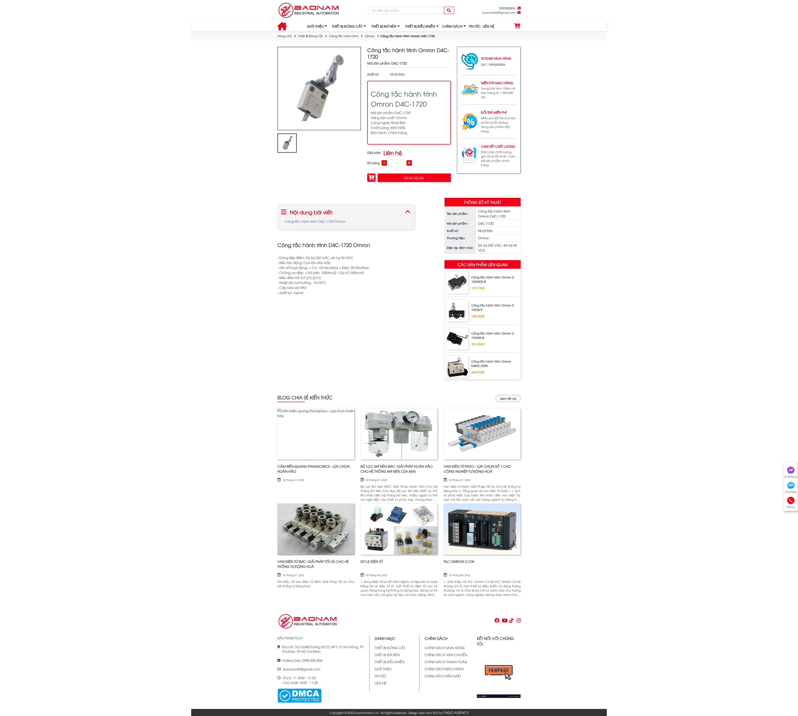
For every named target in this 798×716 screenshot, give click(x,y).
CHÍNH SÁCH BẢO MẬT (443, 676)
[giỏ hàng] (517, 26)
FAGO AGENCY (456, 712)
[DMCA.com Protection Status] (299, 695)
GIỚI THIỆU (315, 26)
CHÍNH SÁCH (452, 26)
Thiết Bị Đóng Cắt (310, 36)
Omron (370, 36)
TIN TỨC (475, 26)
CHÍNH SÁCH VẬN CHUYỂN (446, 654)
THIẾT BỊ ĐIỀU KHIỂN (389, 661)
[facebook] (499, 674)
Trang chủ (284, 36)
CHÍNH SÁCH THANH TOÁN (446, 661)
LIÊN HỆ (488, 26)
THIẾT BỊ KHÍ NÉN (387, 654)
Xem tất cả (508, 398)
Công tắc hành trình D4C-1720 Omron (315, 221)
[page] (497, 621)
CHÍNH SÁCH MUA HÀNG (445, 647)
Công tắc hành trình (343, 36)
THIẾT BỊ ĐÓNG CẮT (390, 647)
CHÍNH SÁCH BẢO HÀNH (444, 669)
